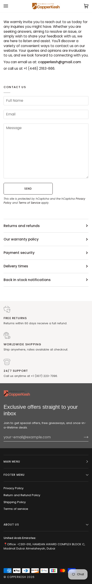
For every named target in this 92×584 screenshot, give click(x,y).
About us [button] (11, 524)
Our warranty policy (21, 239)
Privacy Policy (13, 488)
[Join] (82, 437)
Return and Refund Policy (22, 495)
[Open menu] (10, 6)
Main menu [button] (12, 461)
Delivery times (16, 266)
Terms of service (16, 509)
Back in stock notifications (27, 279)
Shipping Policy (15, 502)
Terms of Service (29, 203)
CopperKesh (16, 577)
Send (28, 188)
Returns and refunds (22, 225)
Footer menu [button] (14, 475)
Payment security (19, 252)
